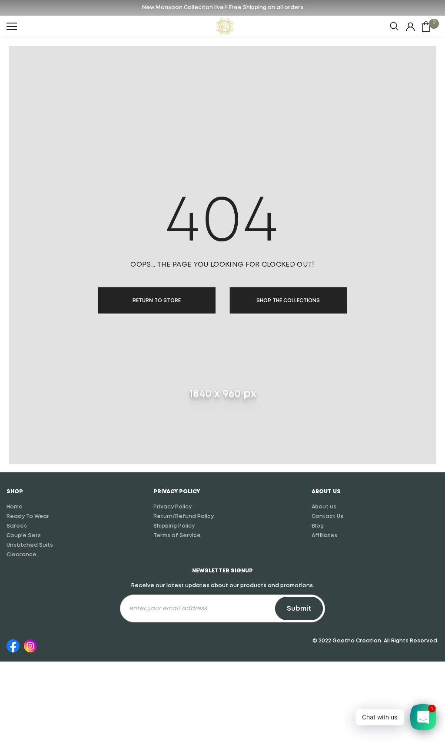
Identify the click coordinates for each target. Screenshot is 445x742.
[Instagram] (30, 644)
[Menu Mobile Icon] (12, 26)
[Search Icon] (394, 26)
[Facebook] (13, 644)
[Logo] (224, 26)
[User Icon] (410, 26)
